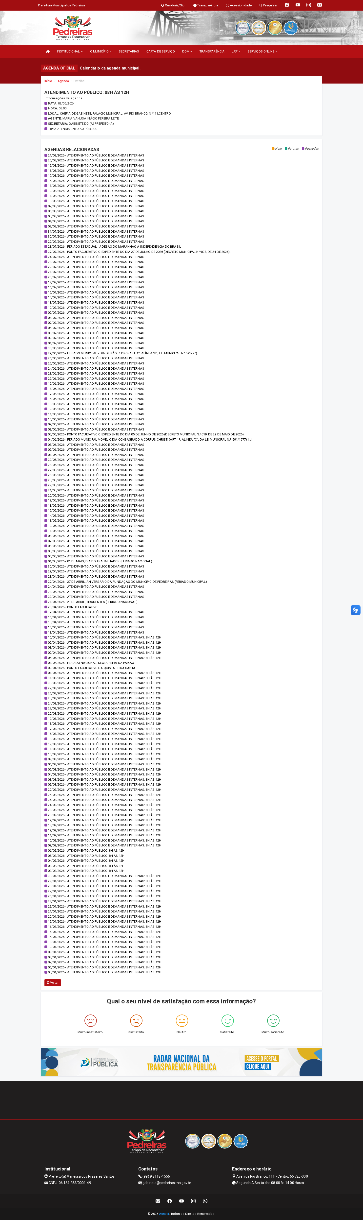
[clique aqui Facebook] (169, 1201)
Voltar (54, 982)
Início (48, 81)
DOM (186, 51)
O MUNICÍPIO (99, 51)
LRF (235, 51)
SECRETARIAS (129, 51)
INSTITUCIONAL (69, 51)
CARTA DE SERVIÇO (160, 51)
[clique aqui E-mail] (158, 1201)
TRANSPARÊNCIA (212, 51)
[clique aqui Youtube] (181, 1201)
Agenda (63, 81)
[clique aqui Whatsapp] (205, 1201)
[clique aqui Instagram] (193, 1201)
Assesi (164, 1214)
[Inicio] (47, 51)
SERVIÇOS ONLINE (261, 51)
